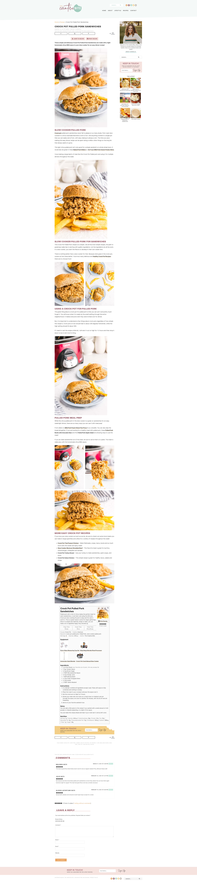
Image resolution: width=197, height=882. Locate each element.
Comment (58, 825)
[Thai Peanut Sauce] (136, 117)
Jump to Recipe (78, 38)
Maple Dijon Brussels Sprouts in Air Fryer (136, 90)
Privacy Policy (94, 877)
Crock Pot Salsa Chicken (66, 558)
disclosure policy (89, 31)
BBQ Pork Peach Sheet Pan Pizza (76, 428)
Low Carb (99, 742)
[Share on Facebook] (61, 33)
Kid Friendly (93, 742)
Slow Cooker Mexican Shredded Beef (70, 548)
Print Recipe (92, 38)
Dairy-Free (73, 742)
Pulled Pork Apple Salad (86, 432)
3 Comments (78, 29)
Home (56, 22)
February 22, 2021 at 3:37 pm (99, 775)
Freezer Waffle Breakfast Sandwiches (125, 120)
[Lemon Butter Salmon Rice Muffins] (125, 87)
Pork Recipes (86, 744)
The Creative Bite (70, 7)
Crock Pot (66, 742)
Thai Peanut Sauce (135, 119)
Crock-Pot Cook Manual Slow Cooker (87, 661)
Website (57, 853)
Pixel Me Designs (84, 877)
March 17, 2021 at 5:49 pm (100, 763)
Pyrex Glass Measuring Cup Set (69, 650)
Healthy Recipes (84, 742)
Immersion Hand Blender (67, 661)
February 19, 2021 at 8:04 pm (99, 789)
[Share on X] (74, 33)
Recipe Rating (58, 819)
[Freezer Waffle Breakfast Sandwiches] (125, 117)
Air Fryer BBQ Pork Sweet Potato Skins (101, 150)
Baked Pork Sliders (79, 150)
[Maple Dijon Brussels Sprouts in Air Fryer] (136, 87)
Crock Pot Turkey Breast (66, 553)
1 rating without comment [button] (82, 803)
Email (57, 846)
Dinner (78, 742)
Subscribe (102, 730)
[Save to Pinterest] (88, 33)
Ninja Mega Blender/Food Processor (91, 650)
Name (57, 839)
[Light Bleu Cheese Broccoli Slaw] (136, 102)
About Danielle (131, 51)
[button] (100, 624)
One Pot (80, 744)
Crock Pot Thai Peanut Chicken (68, 543)
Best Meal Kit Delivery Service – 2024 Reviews (125, 105)
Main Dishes (106, 742)
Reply (110, 763)
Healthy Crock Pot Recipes (102, 256)
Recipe (62, 22)
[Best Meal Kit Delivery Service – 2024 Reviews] (125, 102)
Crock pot (58, 133)
